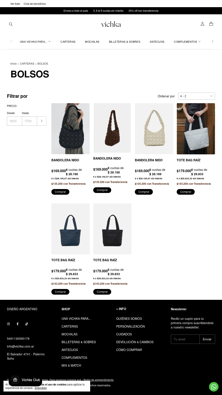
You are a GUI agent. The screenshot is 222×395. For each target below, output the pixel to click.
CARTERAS (67, 41)
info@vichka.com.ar (20, 346)
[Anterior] (11, 41)
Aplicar (41, 121)
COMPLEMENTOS (185, 41)
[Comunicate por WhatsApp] (214, 387)
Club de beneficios (35, 3)
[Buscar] (11, 24)
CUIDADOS (124, 334)
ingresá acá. (74, 380)
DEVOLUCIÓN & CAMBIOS (134, 342)
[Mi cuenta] (202, 24)
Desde (11, 113)
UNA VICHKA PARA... (33, 41)
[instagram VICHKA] (8, 324)
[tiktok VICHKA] (26, 324)
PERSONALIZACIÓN (130, 326)
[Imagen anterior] (58, 126)
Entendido (41, 388)
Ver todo (15, 3)
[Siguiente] (212, 41)
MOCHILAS (92, 41)
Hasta (25, 113)
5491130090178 (18, 338)
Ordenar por (166, 96)
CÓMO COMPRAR (129, 350)
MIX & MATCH (71, 365)
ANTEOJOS (157, 41)
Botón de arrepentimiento (99, 380)
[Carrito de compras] (211, 24)
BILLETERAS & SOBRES (124, 41)
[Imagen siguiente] (83, 126)
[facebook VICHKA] (17, 324)
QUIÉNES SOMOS (129, 318)
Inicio (13, 63)
